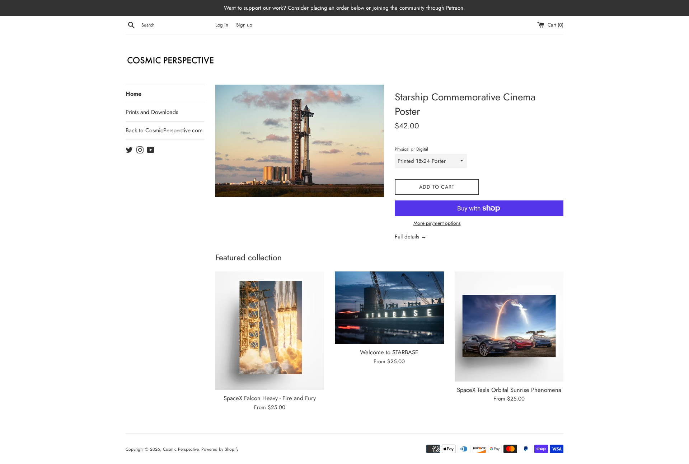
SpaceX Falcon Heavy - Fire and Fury (270, 398)
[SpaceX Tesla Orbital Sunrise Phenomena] (509, 326)
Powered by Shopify (219, 449)
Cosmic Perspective (180, 449)
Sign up (244, 25)
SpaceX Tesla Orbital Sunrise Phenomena (509, 389)
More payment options (437, 223)
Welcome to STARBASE (389, 352)
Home (133, 94)
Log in (221, 25)
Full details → (410, 237)
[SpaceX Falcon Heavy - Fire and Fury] (269, 330)
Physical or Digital (411, 149)
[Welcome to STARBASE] (389, 307)
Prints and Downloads (152, 112)
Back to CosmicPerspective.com (164, 130)
